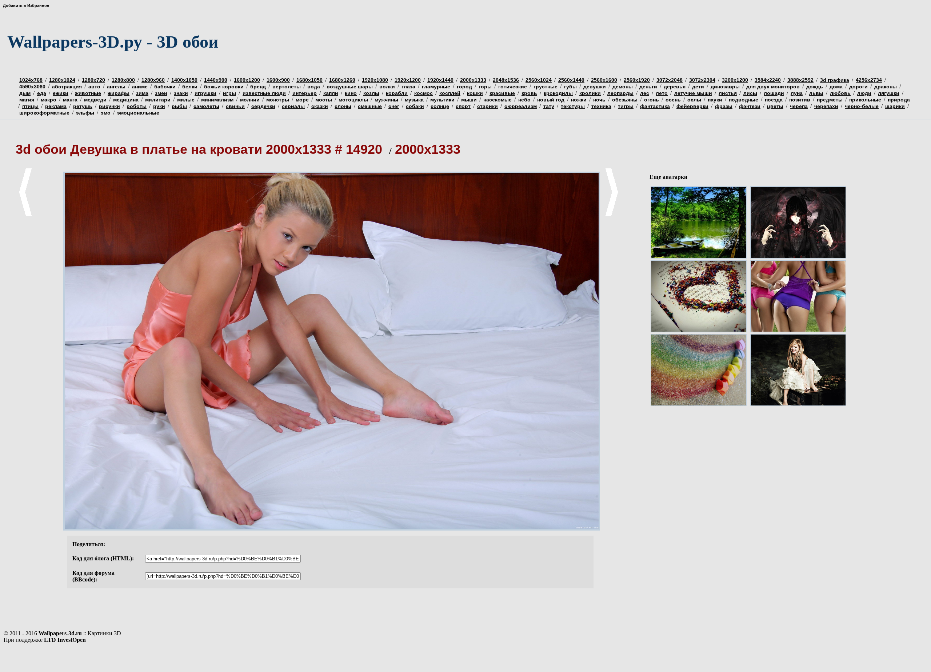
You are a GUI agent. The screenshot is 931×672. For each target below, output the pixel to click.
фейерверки (692, 106)
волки (387, 86)
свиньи (235, 106)
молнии (250, 100)
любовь (840, 93)
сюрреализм (520, 106)
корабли (397, 93)
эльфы (85, 113)
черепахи (826, 106)
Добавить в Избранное (26, 5)
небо (524, 100)
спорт (463, 106)
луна (797, 93)
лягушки (888, 93)
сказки (319, 106)
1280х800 (123, 80)
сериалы (293, 106)
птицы (30, 106)
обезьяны (625, 100)
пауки (715, 100)
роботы (137, 106)
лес (644, 93)
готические (512, 86)
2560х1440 (571, 80)
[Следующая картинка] (612, 214)
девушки (594, 86)
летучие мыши (693, 93)
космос (423, 93)
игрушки (205, 93)
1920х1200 (408, 80)
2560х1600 (604, 80)
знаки (181, 93)
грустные (546, 86)
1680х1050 (309, 80)
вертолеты (286, 86)
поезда (774, 100)
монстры (277, 100)
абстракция (67, 86)
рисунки (109, 106)
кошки (475, 93)
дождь (814, 86)
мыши (469, 100)
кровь (529, 93)
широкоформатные (44, 113)
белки (189, 86)
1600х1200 (247, 80)
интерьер (304, 93)
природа (899, 100)
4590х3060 (32, 86)
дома (836, 86)
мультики (442, 100)
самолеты (206, 106)
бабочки (165, 86)
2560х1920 (637, 80)
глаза (408, 86)
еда (41, 93)
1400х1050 (184, 80)
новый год (550, 100)
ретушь (82, 106)
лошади (774, 93)
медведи (95, 100)
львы (816, 93)
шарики (895, 106)
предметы (830, 100)
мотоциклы (353, 100)
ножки (579, 100)
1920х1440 (440, 80)
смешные (370, 106)
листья (728, 93)
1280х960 (153, 80)
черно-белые (862, 106)
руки (159, 106)
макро (48, 100)
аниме (140, 86)
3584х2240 (768, 80)
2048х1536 (506, 80)
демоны (622, 86)
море (302, 100)
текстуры (573, 106)
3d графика (834, 80)
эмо (106, 113)
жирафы (118, 93)
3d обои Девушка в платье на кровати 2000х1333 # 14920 (201, 149)
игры (229, 93)
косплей (449, 93)
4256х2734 (869, 80)
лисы (750, 93)
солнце (440, 106)
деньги (648, 86)
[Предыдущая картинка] (25, 214)
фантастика (655, 106)
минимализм (217, 100)
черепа (799, 106)
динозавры (725, 86)
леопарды (620, 93)
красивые (502, 93)
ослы (694, 100)
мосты (323, 100)
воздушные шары (350, 86)
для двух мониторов (773, 86)
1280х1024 (62, 80)
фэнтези (749, 106)
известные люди (264, 93)
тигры (626, 106)
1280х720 (93, 80)
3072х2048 (669, 80)
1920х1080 (375, 80)
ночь (599, 100)
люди (864, 93)
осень (673, 100)
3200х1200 (735, 80)
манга (70, 100)
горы (485, 86)
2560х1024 (539, 80)
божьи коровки (224, 86)
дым (25, 93)
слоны (343, 106)
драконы (885, 86)
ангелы (116, 86)
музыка (414, 100)
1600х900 (278, 80)
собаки (415, 106)
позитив (799, 100)
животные (88, 93)
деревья (675, 86)
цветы (775, 106)
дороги (858, 86)
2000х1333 (473, 80)
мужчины (386, 100)
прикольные (865, 100)
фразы (723, 106)
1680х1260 (342, 80)
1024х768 (31, 80)
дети (698, 86)
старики (487, 106)
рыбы (179, 106)
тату (548, 106)
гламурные (436, 86)
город (464, 86)
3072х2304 (702, 80)
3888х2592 (800, 80)
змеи (161, 93)
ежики (60, 93)
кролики (590, 93)
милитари (158, 100)
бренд (258, 86)
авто (94, 86)
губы (570, 86)
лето (662, 93)
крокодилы (558, 93)
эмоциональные (138, 113)
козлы (371, 93)
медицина (126, 100)
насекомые (497, 100)
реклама (56, 106)
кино (351, 93)
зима (142, 93)
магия (26, 100)
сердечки (263, 106)
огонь (651, 100)
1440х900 (215, 80)
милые (186, 100)
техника (601, 106)
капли (330, 93)
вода (313, 86)
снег (393, 106)
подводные (743, 100)
